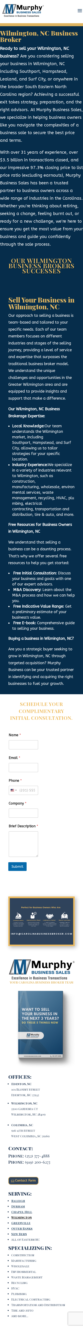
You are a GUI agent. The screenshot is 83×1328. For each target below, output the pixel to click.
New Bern (19, 1234)
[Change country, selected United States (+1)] (13, 790)
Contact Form (25, 1180)
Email (14, 758)
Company (17, 803)
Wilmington (21, 1217)
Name (15, 735)
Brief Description (23, 826)
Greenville (20, 1223)
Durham (18, 1206)
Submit (17, 866)
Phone (15, 781)
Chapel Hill (21, 1212)
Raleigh (18, 1201)
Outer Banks (22, 1228)
